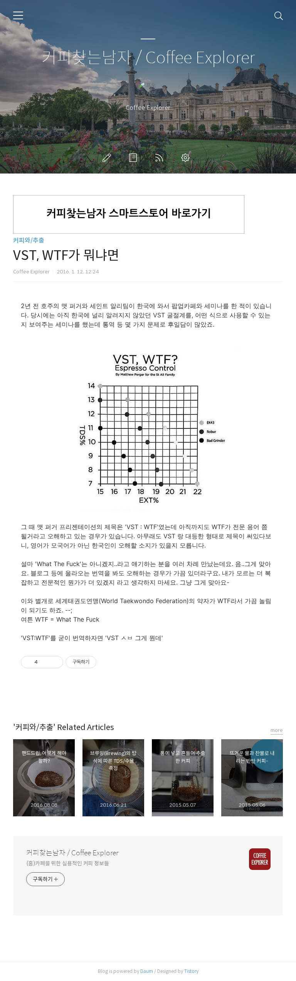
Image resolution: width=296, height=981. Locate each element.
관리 (187, 157)
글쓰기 (108, 157)
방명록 (134, 157)
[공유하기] (45, 662)
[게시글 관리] (54, 662)
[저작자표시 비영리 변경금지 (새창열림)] (106, 662)
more (277, 730)
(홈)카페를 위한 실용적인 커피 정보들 (67, 863)
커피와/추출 (28, 240)
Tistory (191, 971)
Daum (146, 971)
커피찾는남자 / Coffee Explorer (148, 58)
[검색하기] (278, 15)
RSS (160, 157)
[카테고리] (18, 15)
